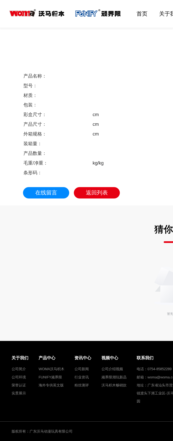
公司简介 (19, 369)
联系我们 (145, 357)
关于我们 (20, 357)
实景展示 (19, 393)
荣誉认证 (19, 385)
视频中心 (109, 357)
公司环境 (19, 377)
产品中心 (47, 357)
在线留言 (46, 192)
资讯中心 (82, 357)
